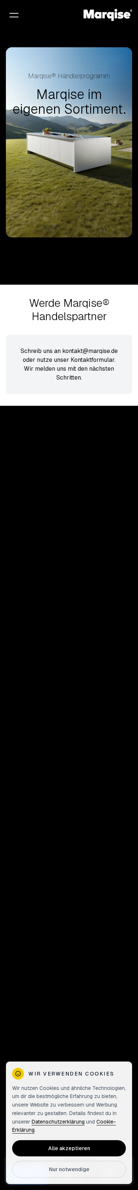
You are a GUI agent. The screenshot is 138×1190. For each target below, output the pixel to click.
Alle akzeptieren (69, 1148)
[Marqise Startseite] (108, 14)
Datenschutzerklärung (58, 1121)
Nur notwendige (69, 1169)
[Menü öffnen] (14, 15)
